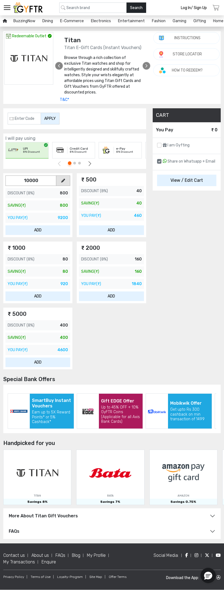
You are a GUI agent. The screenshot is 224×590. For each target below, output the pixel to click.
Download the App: (182, 577)
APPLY (50, 118)
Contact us (14, 555)
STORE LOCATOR (187, 54)
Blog (76, 555)
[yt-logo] (218, 555)
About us (40, 555)
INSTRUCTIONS (187, 38)
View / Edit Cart (186, 180)
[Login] (216, 7)
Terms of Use (41, 577)
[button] (208, 575)
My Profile (96, 555)
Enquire (49, 562)
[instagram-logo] (196, 555)
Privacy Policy (13, 577)
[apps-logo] (218, 577)
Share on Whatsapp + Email (191, 161)
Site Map (95, 577)
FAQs (14, 531)
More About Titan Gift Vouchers (43, 515)
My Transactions (19, 562)
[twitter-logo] (207, 555)
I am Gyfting (178, 145)
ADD (38, 230)
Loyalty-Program (70, 577)
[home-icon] (5, 21)
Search (136, 7)
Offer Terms (117, 577)
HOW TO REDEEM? (187, 70)
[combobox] (102, 7)
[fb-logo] (186, 555)
